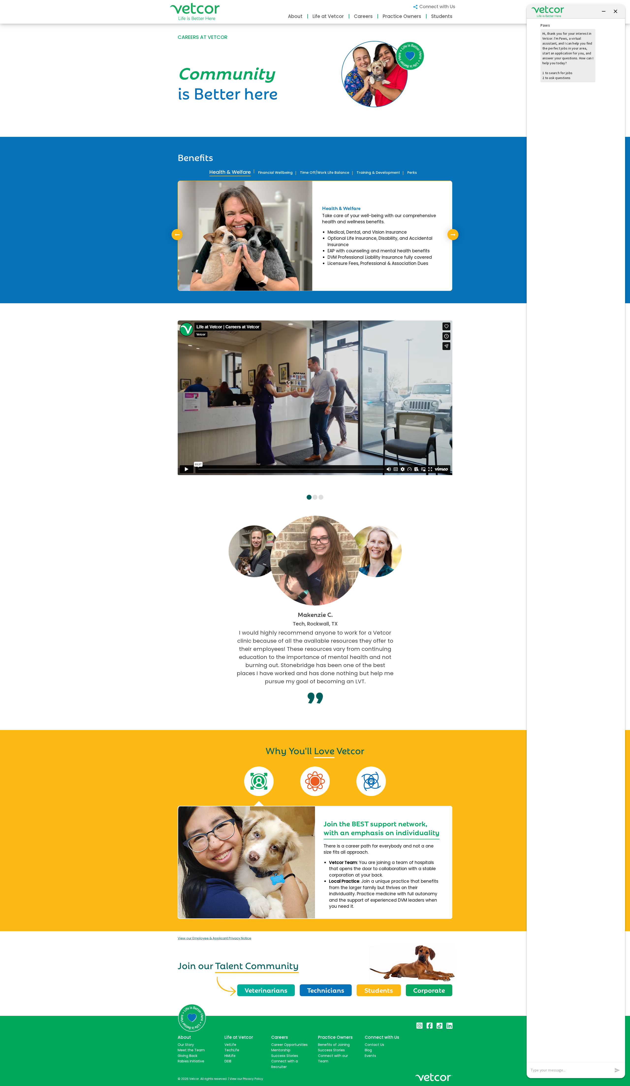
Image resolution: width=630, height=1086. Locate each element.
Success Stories (284, 1055)
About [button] (295, 16)
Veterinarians (266, 990)
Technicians (325, 990)
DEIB (227, 1061)
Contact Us (374, 1044)
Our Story (186, 1044)
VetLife (230, 1044)
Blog (368, 1050)
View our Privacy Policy (246, 1079)
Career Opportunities (289, 1044)
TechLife (231, 1050)
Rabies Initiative (191, 1061)
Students (378, 990)
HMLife (230, 1055)
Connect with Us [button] (436, 6)
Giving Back (187, 1055)
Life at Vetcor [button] (328, 16)
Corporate (429, 990)
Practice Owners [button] (402, 16)
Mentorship (280, 1050)
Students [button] (441, 16)
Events (370, 1055)
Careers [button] (363, 16)
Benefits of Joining (334, 1044)
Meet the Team (191, 1050)
